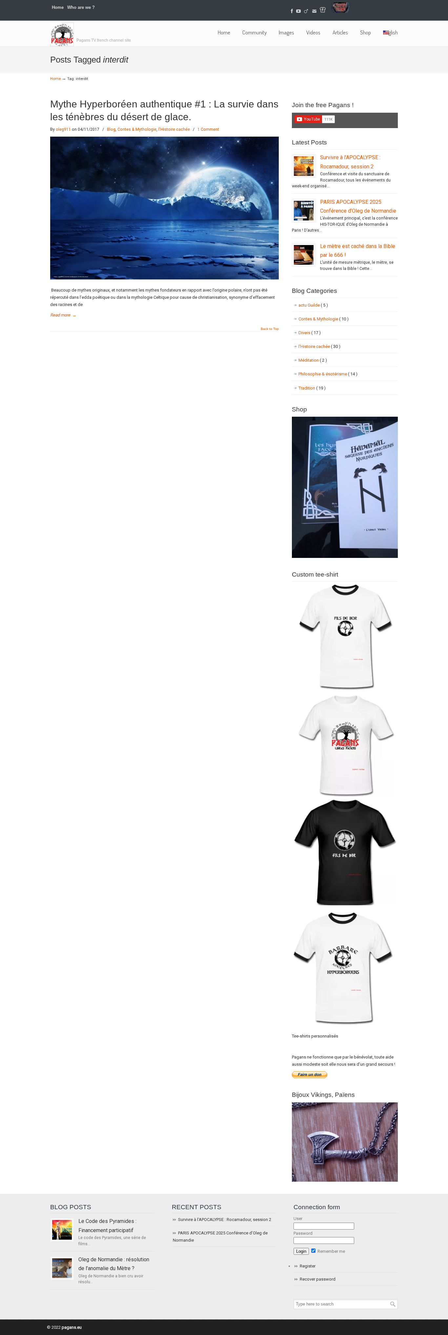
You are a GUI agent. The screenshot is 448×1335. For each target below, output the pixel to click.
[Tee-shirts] (323, 11)
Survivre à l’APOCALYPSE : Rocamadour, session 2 (224, 1219)
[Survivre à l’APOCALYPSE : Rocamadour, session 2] (304, 166)
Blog (111, 129)
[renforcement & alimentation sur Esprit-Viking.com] (340, 11)
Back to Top (270, 329)
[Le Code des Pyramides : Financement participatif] (62, 1230)
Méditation (312, 360)
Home (58, 7)
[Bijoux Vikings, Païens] (345, 1180)
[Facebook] (292, 11)
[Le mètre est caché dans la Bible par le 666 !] (304, 255)
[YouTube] (298, 11)
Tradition (312, 388)
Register (308, 1266)
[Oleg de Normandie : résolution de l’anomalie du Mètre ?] (62, 1268)
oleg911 (63, 129)
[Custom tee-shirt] (345, 1027)
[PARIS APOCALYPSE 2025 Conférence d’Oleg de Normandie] (304, 210)
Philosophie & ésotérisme (327, 374)
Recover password (318, 1279)
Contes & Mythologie (136, 129)
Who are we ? (81, 7)
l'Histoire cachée (174, 129)
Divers (309, 332)
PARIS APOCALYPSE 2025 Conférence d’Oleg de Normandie (220, 1236)
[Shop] (345, 556)
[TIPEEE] (306, 11)
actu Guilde (313, 305)
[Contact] (314, 11)
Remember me (330, 1251)
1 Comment (208, 129)
